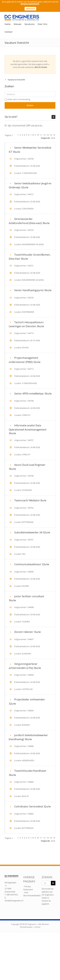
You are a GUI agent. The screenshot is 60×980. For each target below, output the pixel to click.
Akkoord (30, 8)
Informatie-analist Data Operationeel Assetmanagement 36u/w (27, 429)
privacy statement (30, 3)
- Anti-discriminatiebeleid (31, 894)
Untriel (37, 927)
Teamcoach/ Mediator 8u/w (30, 500)
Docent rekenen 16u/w (27, 632)
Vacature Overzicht (16, 79)
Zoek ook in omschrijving (18, 99)
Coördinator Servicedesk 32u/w (32, 806)
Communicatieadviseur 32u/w (31, 564)
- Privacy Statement (28, 888)
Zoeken (30, 105)
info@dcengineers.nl (14, 900)
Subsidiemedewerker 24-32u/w (32, 532)
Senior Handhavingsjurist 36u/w (32, 290)
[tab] (30, 116)
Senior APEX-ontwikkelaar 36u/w (33, 393)
